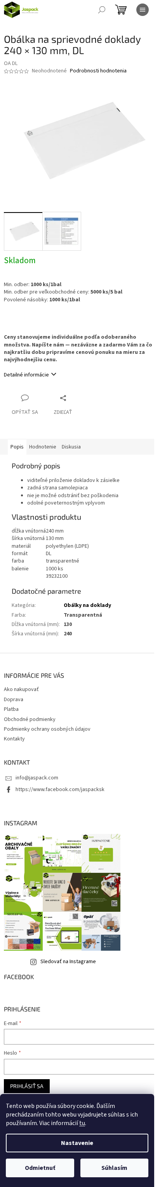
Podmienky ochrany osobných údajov (47, 729)
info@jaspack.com (37, 778)
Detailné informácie (26, 375)
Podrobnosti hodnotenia (98, 71)
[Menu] (142, 10)
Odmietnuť (40, 1168)
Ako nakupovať (21, 689)
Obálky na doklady (87, 605)
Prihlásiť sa (26, 1086)
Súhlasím (114, 1168)
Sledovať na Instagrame (68, 961)
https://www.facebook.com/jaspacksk (60, 789)
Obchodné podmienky (30, 719)
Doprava (13, 699)
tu (82, 1123)
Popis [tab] (17, 447)
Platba (11, 709)
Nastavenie (77, 1143)
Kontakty (14, 739)
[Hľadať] (102, 10)
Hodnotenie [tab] (42, 447)
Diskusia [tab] (71, 447)
